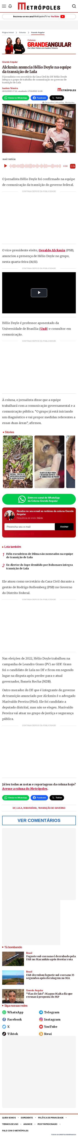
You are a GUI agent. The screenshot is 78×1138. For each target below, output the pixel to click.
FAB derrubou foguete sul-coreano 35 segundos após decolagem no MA (50, 976)
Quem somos (9, 1118)
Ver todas (17, 534)
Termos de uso (10, 1124)
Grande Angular (38, 32)
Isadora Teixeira (10, 88)
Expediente (27, 1118)
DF (14, 808)
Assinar (64, 526)
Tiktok (12, 1034)
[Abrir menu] (4, 6)
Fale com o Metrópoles (15, 1131)
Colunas (22, 32)
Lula (20, 808)
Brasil (29, 953)
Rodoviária (30, 808)
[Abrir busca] (74, 6)
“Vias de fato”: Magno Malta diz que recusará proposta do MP (49, 995)
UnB (43, 328)
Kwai (48, 1034)
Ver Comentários (39, 820)
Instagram (52, 1019)
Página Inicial (8, 32)
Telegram (51, 1012)
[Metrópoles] (39, 6)
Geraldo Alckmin (52, 250)
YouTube (50, 1026)
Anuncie (27, 1124)
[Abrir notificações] (10, 6)
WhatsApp (15, 1012)
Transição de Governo (51, 808)
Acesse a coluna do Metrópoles (24, 788)
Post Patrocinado (48, 1124)
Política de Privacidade (51, 1118)
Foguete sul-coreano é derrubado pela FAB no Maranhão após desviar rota (51, 958)
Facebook (14, 1019)
